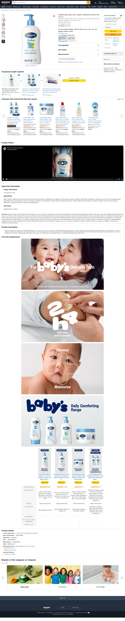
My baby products (12, 149)
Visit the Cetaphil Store (64, 22)
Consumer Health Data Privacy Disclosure (64, 612)
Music (105, 6)
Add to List (106, 59)
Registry (100, 6)
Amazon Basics (27, 6)
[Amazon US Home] (46, 608)
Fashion (94, 6)
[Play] (3, 179)
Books (77, 6)
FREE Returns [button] (62, 33)
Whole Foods (60, 6)
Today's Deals (70, 6)
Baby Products (5, 10)
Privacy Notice (50, 612)
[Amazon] (6, 2)
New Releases (45, 6)
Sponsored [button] (4, 563)
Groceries (53, 6)
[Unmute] (122, 179)
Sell (89, 6)
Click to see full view (31, 65)
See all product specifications (67, 59)
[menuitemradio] (119, 179)
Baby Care (11, 10)
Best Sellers (36, 6)
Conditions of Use (41, 612)
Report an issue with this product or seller (71, 62)
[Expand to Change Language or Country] (67, 607)
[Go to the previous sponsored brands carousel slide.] (3, 577)
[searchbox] (51, 2)
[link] (31, 80)
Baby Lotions (11, 548)
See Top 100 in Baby (28, 546)
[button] (3, 6)
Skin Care (23, 10)
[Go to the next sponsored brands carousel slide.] (122, 577)
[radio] (3, 16)
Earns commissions (18, 147)
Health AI (9, 6)
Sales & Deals (12, 550)
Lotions (29, 10)
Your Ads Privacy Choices (81, 612)
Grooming (18, 10)
